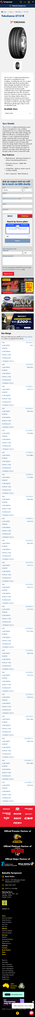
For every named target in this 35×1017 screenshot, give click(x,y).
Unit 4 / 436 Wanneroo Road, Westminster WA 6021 (15, 881)
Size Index (5, 962)
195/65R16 (29, 496)
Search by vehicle (26, 337)
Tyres (4, 916)
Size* (4, 188)
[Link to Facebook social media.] (17, 1013)
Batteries (4, 937)
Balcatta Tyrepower (19, 6)
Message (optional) (8, 256)
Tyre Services (5, 941)
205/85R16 (29, 606)
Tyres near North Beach (8, 973)
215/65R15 (29, 430)
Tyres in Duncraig (7, 964)
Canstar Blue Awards (8, 975)
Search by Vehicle (7, 918)
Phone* (12, 199)
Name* (5, 193)
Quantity (25, 188)
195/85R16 (29, 518)
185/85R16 (29, 474)
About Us (4, 960)
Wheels (4, 928)
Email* (4, 204)
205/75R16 (29, 562)
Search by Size (6, 920)
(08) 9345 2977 (10, 885)
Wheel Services (6, 943)
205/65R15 (29, 408)
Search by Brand (6, 922)
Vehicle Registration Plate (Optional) (9, 249)
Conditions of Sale (21, 1009)
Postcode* (5, 209)
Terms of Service (17, 269)
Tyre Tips (4, 926)
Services (5, 935)
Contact (4, 948)
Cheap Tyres (5, 979)
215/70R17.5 (28, 782)
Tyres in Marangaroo (8, 968)
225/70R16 (29, 672)
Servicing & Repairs (7, 939)
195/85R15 (29, 386)
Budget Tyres (5, 977)
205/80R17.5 (28, 738)
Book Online (6, 950)
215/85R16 (29, 650)
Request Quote (8, 273)
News (4, 954)
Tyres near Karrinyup (7, 971)
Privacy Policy (6, 269)
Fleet (3, 952)
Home (4, 12)
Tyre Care (4, 924)
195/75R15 (29, 364)
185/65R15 (29, 342)
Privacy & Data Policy (12, 1009)
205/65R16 (29, 540)
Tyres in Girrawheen (7, 966)
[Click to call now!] (20, 2)
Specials (5, 945)
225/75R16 (29, 694)
